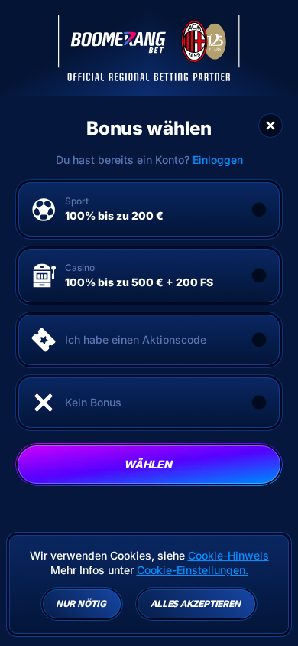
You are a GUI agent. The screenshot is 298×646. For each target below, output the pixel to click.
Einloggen (218, 160)
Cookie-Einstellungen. (192, 570)
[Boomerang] (149, 48)
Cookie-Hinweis (228, 555)
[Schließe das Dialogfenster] (270, 125)
